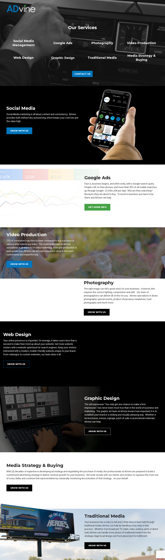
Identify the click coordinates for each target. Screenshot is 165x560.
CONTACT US (82, 74)
